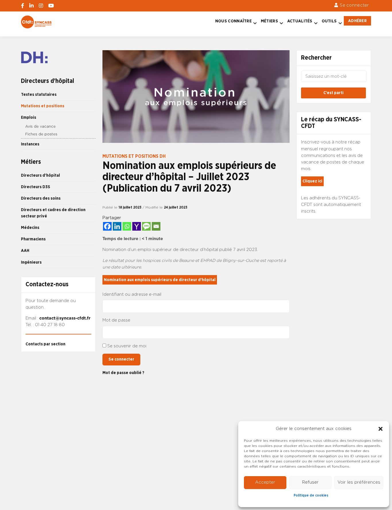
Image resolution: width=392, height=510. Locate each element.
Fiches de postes (41, 134)
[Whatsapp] (127, 226)
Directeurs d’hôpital (40, 175)
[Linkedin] (117, 226)
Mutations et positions (42, 106)
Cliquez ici (312, 181)
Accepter (265, 482)
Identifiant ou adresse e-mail (131, 294)
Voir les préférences (358, 482)
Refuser (310, 482)
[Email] (156, 226)
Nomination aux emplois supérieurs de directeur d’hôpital (160, 280)
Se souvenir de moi (126, 346)
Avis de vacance (40, 127)
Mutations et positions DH (134, 156)
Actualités (300, 21)
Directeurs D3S (35, 187)
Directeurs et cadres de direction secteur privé (53, 213)
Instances (30, 144)
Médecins (30, 227)
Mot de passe (116, 320)
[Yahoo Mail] (136, 226)
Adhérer (357, 21)
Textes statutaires (39, 94)
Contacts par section (45, 344)
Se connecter (354, 5)
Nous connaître (233, 21)
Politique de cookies (311, 495)
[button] (380, 429)
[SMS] (146, 226)
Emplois (28, 117)
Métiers (269, 21)
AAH (25, 250)
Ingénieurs (31, 262)
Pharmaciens (33, 239)
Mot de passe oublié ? (123, 373)
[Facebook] (107, 226)
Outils (329, 21)
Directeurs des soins (41, 198)
